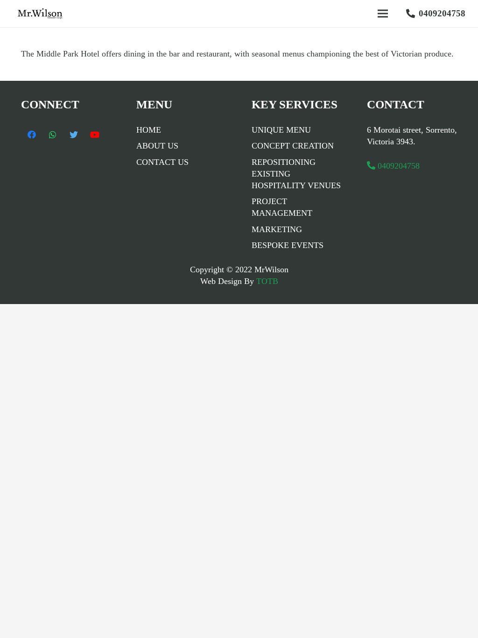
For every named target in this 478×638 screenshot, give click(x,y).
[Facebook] (31, 134)
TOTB (266, 281)
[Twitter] (73, 134)
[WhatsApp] (52, 134)
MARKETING (277, 229)
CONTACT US (162, 162)
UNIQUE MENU (281, 130)
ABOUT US (157, 145)
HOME (148, 130)
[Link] (42, 14)
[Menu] (382, 13)
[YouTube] (94, 134)
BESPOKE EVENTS (287, 245)
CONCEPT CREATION (293, 145)
